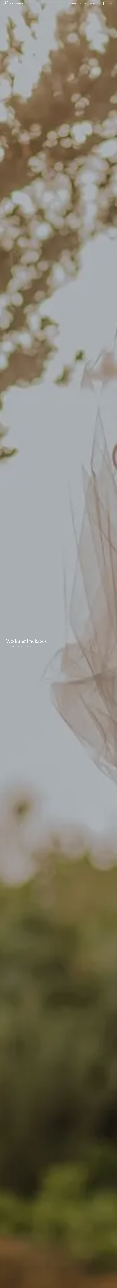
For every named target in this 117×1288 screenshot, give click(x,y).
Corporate (92, 3)
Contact (109, 3)
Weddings (73, 3)
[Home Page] (13, 3)
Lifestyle (82, 3)
